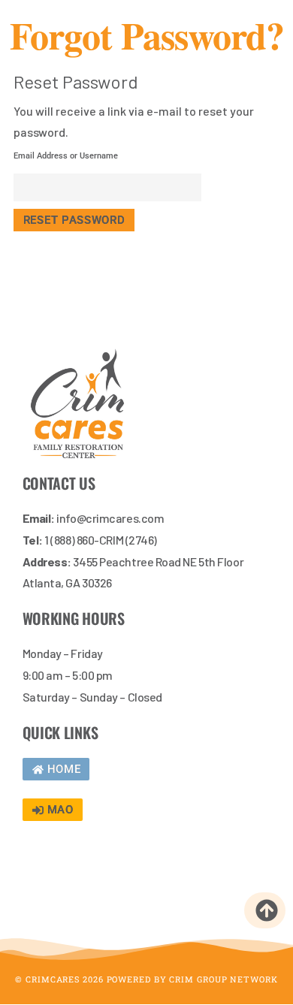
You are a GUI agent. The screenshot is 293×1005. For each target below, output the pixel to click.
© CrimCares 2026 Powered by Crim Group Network (146, 979)
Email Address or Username (66, 156)
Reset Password (74, 220)
